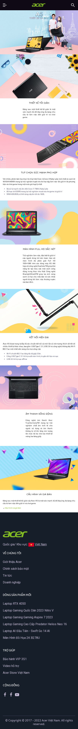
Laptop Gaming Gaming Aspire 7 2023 (28, 617)
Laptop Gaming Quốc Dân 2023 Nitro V (28, 610)
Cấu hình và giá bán (13, 508)
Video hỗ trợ (11, 666)
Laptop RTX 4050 (14, 603)
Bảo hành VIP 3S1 (15, 659)
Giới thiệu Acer (12, 562)
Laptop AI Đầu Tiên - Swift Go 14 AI (26, 631)
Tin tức (7, 575)
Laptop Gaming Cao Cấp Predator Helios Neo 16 (35, 624)
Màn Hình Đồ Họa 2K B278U (21, 638)
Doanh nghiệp (12, 582)
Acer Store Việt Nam (16, 673)
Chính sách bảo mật (16, 568)
